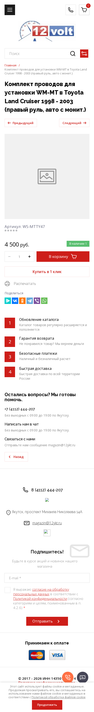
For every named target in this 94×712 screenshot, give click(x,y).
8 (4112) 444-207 (47, 489)
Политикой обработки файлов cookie (58, 697)
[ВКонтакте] (15, 301)
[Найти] (73, 53)
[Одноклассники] (22, 301)
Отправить (42, 621)
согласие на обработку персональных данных (41, 591)
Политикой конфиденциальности (40, 598)
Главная (10, 65)
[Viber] (37, 301)
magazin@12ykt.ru (47, 522)
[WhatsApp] (44, 301)
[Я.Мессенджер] (8, 301)
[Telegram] (29, 301)
